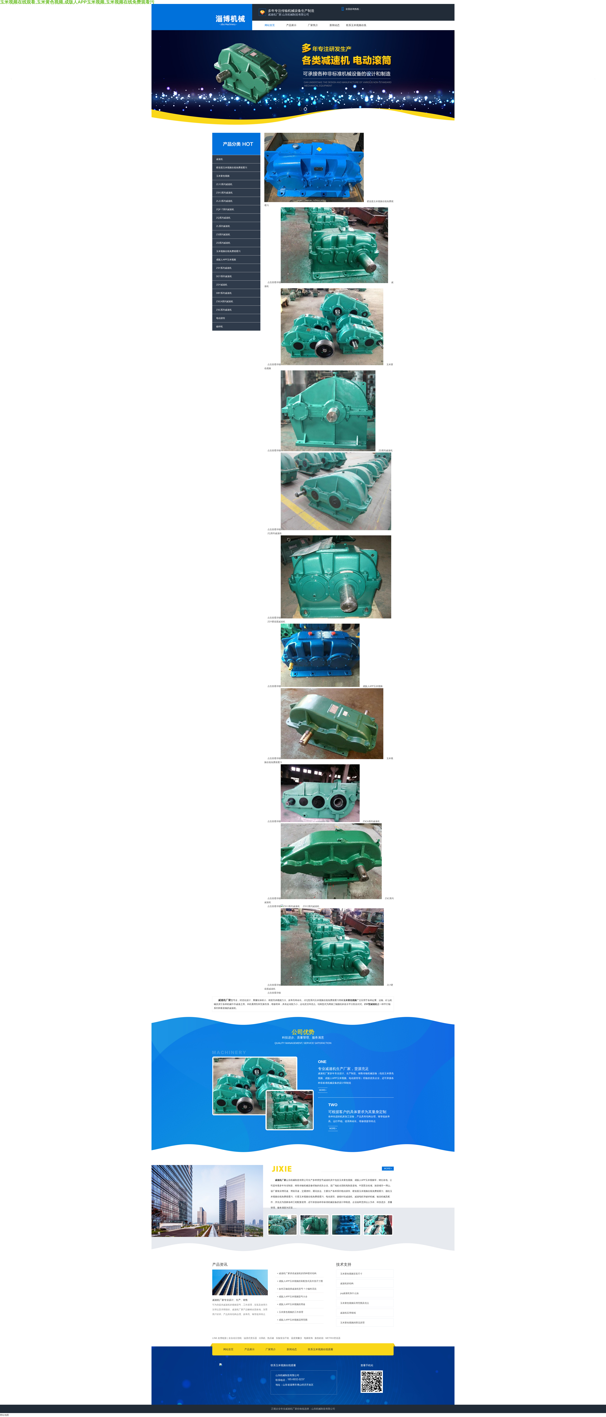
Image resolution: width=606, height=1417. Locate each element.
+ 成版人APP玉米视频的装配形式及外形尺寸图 (300, 1281)
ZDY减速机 (221, 284)
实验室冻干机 (282, 1338)
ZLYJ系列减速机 (224, 184)
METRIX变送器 (332, 1338)
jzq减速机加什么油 (349, 1293)
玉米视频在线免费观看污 (228, 251)
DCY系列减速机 (224, 276)
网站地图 (4, 1415)
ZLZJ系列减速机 (224, 201)
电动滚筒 (220, 318)
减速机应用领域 (348, 1313)
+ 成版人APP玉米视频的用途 (291, 1304)
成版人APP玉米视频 (226, 259)
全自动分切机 (235, 1338)
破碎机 (219, 326)
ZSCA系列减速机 (224, 301)
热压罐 (270, 1338)
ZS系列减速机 (223, 234)
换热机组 (319, 1338)
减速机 (219, 159)
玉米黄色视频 (222, 176)
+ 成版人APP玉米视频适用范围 (292, 1319)
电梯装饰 (308, 1338)
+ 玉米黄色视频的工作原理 (290, 1312)
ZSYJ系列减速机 (224, 192)
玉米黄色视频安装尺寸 (351, 1273)
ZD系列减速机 (223, 243)
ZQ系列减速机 (223, 217)
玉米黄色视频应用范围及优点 (354, 1303)
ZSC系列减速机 (224, 310)
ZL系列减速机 (223, 226)
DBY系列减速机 (224, 293)
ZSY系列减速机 (224, 268)
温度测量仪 (296, 1338)
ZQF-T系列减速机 (225, 209)
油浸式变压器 (250, 1338)
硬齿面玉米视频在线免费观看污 (231, 167)
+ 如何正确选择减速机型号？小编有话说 (296, 1289)
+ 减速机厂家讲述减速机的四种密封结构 (296, 1273)
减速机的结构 (347, 1283)
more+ (323, 1090)
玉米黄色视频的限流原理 (352, 1322)
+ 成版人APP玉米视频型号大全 (292, 1296)
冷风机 (262, 1338)
